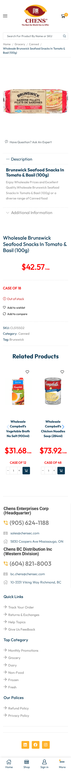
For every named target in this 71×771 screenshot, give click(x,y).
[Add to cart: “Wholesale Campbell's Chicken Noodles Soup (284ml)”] (61, 470)
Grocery (20, 44)
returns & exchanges (23, 615)
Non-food (16, 672)
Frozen (13, 680)
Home (7, 44)
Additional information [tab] (31, 212)
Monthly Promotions (23, 650)
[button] (63, 427)
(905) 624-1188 (29, 522)
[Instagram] (46, 745)
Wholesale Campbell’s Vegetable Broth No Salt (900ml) (18, 429)
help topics (16, 622)
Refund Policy (18, 708)
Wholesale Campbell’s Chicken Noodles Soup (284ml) (53, 429)
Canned (34, 44)
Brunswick (16, 339)
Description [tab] (21, 159)
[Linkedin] (25, 745)
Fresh (12, 687)
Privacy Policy (18, 715)
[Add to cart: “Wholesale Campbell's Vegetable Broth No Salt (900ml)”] (26, 470)
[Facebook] (35, 745)
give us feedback (21, 629)
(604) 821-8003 (30, 563)
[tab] (35, 159)
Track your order (21, 607)
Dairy (12, 665)
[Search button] (64, 36)
